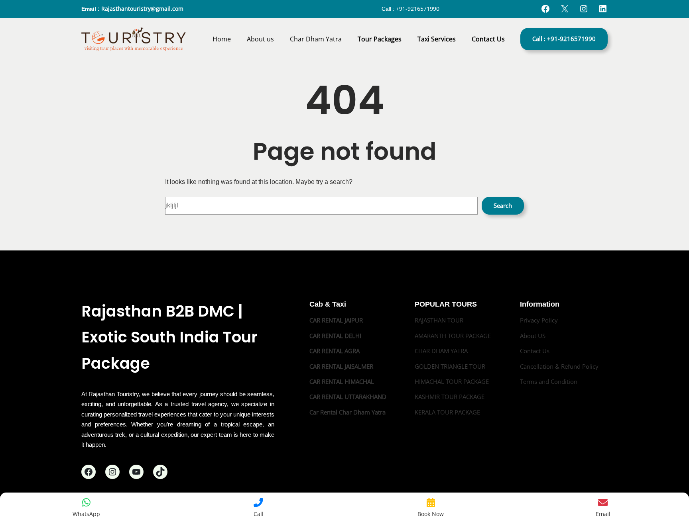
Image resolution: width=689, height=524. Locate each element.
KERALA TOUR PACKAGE (447, 412)
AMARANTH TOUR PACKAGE (453, 336)
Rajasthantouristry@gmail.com (142, 8)
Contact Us (534, 351)
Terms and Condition (548, 381)
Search (503, 205)
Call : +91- (564, 39)
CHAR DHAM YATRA (441, 351)
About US (532, 336)
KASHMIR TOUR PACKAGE (449, 397)
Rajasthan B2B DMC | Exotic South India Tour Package (169, 337)
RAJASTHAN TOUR (439, 320)
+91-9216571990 (417, 8)
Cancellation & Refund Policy (559, 366)
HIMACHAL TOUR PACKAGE (452, 381)
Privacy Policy (539, 320)
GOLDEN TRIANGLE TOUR (450, 366)
